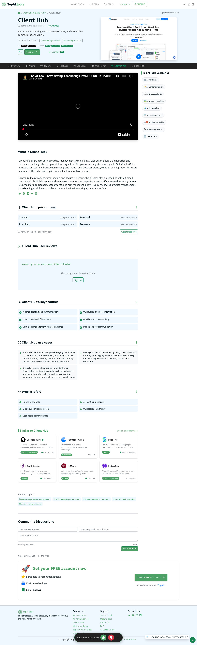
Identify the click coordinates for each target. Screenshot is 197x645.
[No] (111, 637)
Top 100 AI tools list (82, 629)
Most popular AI (80, 626)
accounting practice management (35, 499)
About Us (104, 622)
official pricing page (42, 231)
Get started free (129, 231)
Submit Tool (106, 615)
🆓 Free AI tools (150, 136)
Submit (141, 4)
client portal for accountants (97, 499)
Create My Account (149, 577)
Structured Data (67, 46)
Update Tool (106, 619)
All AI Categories (81, 619)
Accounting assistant (35, 12)
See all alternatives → (127, 430)
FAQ (102, 626)
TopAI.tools (28, 611)
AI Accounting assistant (31, 504)
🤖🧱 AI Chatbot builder (154, 122)
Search (110, 4)
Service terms (129, 639)
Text (24, 46)
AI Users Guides (108, 629)
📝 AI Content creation (153, 87)
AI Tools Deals (79, 615)
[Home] (19, 12)
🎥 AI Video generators (153, 129)
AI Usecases (78, 622)
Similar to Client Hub (34, 430)
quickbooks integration (125, 499)
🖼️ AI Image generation (154, 101)
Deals (95, 4)
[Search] (193, 640)
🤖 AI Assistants (150, 79)
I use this (57, 52)
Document (32, 46)
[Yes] (103, 637)
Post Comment (130, 548)
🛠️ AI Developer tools (153, 115)
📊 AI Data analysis (152, 108)
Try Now (30, 52)
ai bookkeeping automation (67, 499)
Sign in (126, 4)
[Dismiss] (118, 637)
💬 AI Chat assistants (153, 94)
